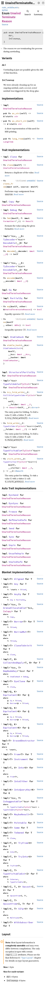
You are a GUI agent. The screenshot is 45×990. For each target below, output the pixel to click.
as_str (16, 113)
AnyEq (17, 594)
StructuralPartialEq (22, 372)
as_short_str (19, 121)
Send (11, 528)
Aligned (19, 579)
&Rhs (17, 325)
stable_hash (14, 345)
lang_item (17, 138)
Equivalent (10, 695)
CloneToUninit (23, 645)
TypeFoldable (11, 384)
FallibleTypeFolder (14, 395)
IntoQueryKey (22, 789)
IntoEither (21, 781)
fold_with (12, 423)
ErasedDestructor (24, 740)
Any (16, 583)
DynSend (13, 494)
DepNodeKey (10, 671)
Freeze (13, 511)
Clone (13, 156)
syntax (5, 10)
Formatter (8, 221)
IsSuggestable (12, 801)
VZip (21, 908)
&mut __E (22, 281)
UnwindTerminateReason (22, 3)
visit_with (13, 458)
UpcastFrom (15, 896)
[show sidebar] (2, 3)
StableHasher (10, 360)
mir (16, 7)
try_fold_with (15, 392)
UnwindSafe (15, 561)
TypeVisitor (10, 462)
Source (5, 24)
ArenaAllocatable (14, 607)
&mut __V (27, 468)
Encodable (9, 269)
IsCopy (7, 611)
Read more (19, 194)
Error (35, 407)
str (16, 116)
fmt (9, 218)
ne (4, 322)
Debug (13, 210)
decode (10, 251)
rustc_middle (8, 7)
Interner (14, 879)
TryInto (23, 856)
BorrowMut (20, 631)
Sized (23, 589)
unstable (31, 180)
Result (29, 221)
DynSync (13, 503)
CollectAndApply (13, 662)
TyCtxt (25, 384)
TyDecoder (9, 239)
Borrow (18, 621)
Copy (11, 201)
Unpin (12, 545)
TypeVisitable (12, 450)
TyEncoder (9, 266)
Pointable (20, 822)
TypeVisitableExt (14, 873)
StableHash (17, 337)
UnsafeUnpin (16, 553)
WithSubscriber (23, 922)
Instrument (21, 759)
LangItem (8, 141)
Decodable (9, 242)
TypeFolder (9, 426)
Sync (11, 536)
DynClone (19, 681)
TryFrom (23, 842)
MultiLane (14, 918)
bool (39, 309)
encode (10, 278)
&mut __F (26, 404)
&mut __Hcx (23, 354)
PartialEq (16, 298)
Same (17, 827)
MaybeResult (21, 814)
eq (8, 306)
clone (10, 165)
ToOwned (19, 832)
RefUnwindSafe (18, 520)
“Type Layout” (27, 957)
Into (21, 767)
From (17, 754)
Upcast (26, 886)
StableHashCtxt (12, 348)
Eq (10, 289)
